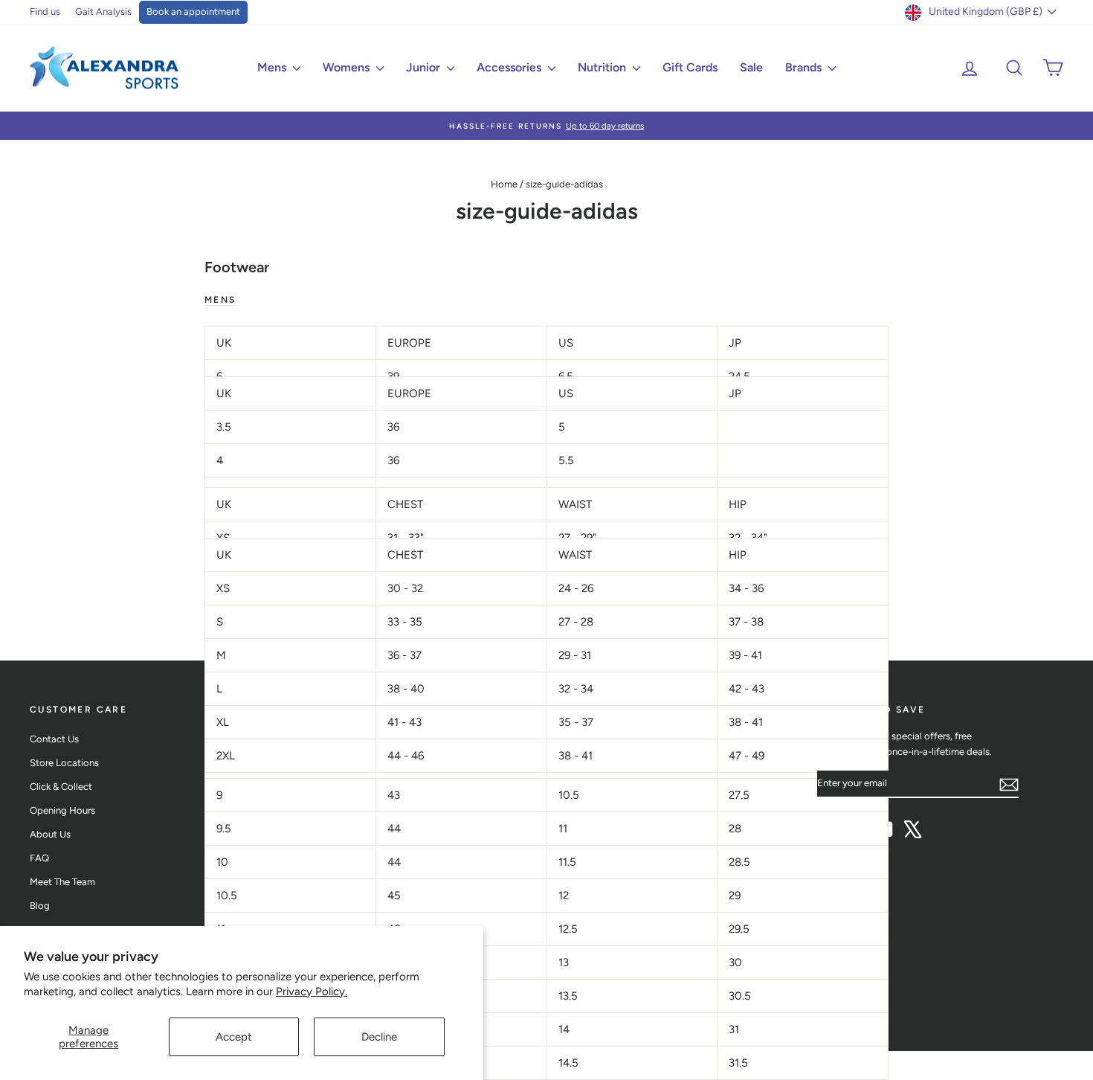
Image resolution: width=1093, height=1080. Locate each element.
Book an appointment (193, 11)
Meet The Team (62, 881)
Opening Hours (62, 810)
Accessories (510, 67)
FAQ (39, 858)
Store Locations (64, 762)
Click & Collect (61, 786)
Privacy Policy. (311, 991)
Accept (234, 1037)
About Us (50, 834)
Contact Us (54, 739)
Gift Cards (690, 67)
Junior (424, 67)
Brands (805, 67)
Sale (751, 67)
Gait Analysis (103, 11)
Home (504, 184)
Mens (273, 67)
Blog (40, 905)
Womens (348, 67)
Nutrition (603, 67)
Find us (45, 11)
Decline (379, 1037)
